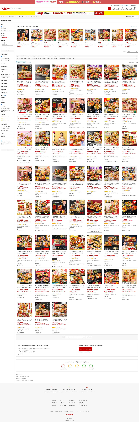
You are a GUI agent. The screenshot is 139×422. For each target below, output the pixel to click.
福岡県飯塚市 (125, 161)
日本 (2, 71)
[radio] (1, 26)
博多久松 (107, 127)
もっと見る (20, 354)
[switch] (13, 110)
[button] (134, 5)
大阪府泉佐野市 (22, 128)
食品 (6, 16)
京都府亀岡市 (21, 94)
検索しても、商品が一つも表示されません (27, 351)
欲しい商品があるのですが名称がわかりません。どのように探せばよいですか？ (34, 348)
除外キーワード (4, 144)
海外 (5, 95)
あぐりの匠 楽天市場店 (92, 127)
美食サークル (108, 298)
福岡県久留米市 (109, 265)
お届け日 (3, 102)
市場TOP (2, 16)
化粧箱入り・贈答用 (5, 77)
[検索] (109, 8)
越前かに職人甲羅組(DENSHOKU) (77, 127)
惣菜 (10, 16)
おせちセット (14, 16)
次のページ (89, 337)
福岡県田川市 (56, 94)
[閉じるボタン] (136, 56)
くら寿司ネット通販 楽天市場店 (94, 265)
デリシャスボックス (40, 160)
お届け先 (3, 97)
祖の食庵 (55, 127)
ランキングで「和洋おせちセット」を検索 (24, 380)
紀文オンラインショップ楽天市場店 (25, 160)
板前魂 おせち (125, 128)
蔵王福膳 (107, 230)
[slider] (1, 45)
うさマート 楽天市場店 (57, 266)
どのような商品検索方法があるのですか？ (27, 350)
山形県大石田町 (91, 161)
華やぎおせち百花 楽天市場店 (111, 161)
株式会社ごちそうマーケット (41, 230)
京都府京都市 (73, 230)
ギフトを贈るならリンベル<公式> (129, 195)
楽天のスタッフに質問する (85, 349)
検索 (8, 50)
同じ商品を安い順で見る (25, 162)
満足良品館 (21, 265)
